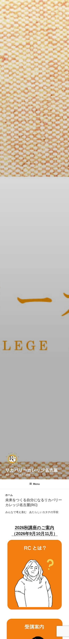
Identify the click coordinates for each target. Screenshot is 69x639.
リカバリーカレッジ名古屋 (31, 470)
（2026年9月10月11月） (35, 533)
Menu (36, 483)
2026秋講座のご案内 (34, 527)
